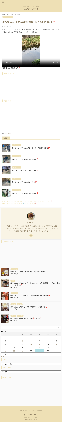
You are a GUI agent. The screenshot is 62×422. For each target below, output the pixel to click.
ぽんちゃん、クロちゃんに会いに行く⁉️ (25, 170)
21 (39, 347)
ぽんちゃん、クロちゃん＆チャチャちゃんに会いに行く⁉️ (31, 148)
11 (14, 344)
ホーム (21, 410)
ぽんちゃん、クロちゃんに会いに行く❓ (25, 159)
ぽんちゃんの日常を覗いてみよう (31, 417)
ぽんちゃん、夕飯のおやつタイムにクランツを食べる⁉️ (28, 307)
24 (5, 351)
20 (31, 347)
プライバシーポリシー (29, 410)
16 (56, 344)
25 (14, 351)
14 (39, 344)
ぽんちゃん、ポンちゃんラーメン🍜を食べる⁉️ (26, 318)
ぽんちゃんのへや (31, 9)
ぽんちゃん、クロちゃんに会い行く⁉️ (24, 182)
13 (31, 344)
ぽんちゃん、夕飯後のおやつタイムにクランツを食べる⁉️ (29, 272)
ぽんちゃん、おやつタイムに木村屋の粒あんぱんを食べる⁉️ (30, 295)
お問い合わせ (39, 410)
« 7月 (2, 356)
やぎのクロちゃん (8, 133)
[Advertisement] (31, 87)
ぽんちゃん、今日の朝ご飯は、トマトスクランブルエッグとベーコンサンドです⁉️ (29, 201)
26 (22, 351)
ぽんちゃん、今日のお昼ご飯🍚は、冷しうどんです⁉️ (22, 203)
